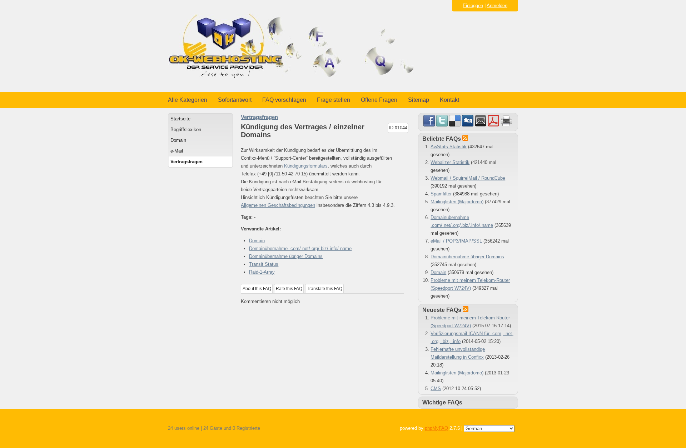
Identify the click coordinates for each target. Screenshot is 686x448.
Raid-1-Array (262, 272)
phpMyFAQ (436, 428)
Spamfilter (441, 193)
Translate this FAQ (324, 288)
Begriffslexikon (185, 129)
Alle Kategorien (187, 100)
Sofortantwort (235, 100)
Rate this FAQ (289, 288)
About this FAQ (257, 288)
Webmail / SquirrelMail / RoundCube (468, 178)
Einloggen (473, 5)
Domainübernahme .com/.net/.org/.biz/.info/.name (300, 248)
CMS (436, 388)
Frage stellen (333, 100)
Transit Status (263, 264)
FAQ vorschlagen (284, 100)
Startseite (180, 118)
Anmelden (497, 5)
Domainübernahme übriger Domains (286, 256)
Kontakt (449, 100)
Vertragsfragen (186, 161)
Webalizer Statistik (450, 162)
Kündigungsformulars (306, 166)
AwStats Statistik (449, 146)
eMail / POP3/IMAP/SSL (456, 241)
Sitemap (418, 100)
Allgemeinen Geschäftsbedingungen (278, 205)
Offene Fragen (379, 100)
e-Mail (176, 151)
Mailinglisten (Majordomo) (457, 201)
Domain (178, 140)
